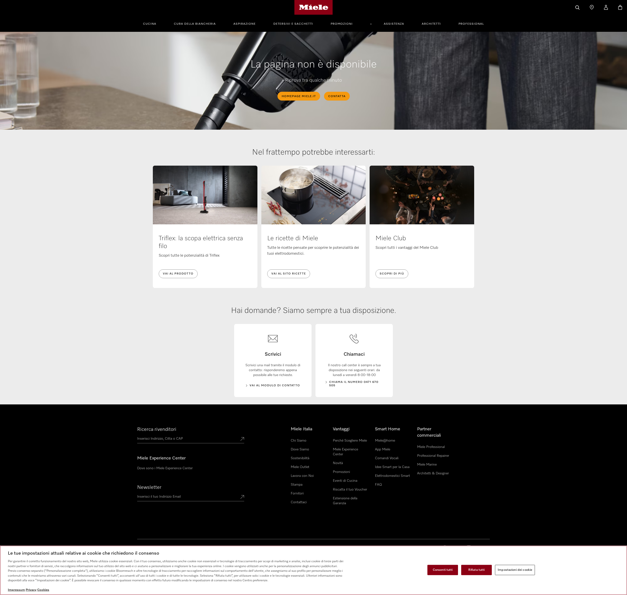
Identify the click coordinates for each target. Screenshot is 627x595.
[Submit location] (242, 439)
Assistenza (394, 24)
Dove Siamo (300, 449)
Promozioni (342, 24)
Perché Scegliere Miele (350, 440)
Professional (471, 24)
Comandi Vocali (386, 458)
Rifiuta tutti (476, 570)
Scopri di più (392, 273)
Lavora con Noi (302, 476)
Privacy (31, 590)
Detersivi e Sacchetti (293, 24)
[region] (313, 570)
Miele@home (385, 440)
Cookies (43, 590)
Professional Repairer (433, 456)
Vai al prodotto (178, 273)
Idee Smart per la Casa (392, 467)
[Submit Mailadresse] (242, 497)
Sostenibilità (300, 458)
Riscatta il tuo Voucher (350, 489)
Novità (338, 463)
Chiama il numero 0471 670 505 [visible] (353, 384)
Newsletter (149, 487)
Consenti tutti (443, 570)
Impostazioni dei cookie (515, 570)
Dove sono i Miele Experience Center (165, 468)
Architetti (431, 24)
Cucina (149, 24)
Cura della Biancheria (195, 24)
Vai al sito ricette (288, 273)
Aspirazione (244, 24)
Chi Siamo (298, 440)
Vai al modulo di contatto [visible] (275, 385)
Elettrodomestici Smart (392, 476)
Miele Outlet (300, 467)
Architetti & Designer (433, 473)
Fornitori (297, 493)
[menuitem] (152, 23)
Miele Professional (431, 447)
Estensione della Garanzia (345, 501)
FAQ (378, 484)
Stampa (296, 484)
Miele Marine (427, 464)
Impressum (16, 590)
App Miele (382, 449)
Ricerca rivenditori (156, 429)
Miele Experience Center (345, 452)
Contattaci (299, 502)
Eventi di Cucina (345, 480)
